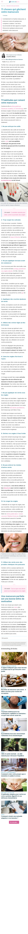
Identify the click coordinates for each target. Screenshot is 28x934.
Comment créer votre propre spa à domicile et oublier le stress (13, 775)
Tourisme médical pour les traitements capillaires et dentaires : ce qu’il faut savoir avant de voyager (13, 713)
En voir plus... (14, 822)
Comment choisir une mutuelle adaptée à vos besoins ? (11, 817)
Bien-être (3, 5)
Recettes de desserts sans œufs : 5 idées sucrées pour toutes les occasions (13, 691)
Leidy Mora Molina (11, 56)
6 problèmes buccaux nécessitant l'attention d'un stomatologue (13, 734)
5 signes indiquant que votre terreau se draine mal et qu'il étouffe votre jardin (14, 669)
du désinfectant (6, 180)
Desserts (3, 688)
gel (22, 293)
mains (15, 607)
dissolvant (7, 488)
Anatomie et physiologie (7, 792)
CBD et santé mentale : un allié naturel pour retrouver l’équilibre (12, 755)
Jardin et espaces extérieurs (8, 666)
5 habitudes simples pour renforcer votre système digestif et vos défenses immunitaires (13, 796)
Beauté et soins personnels (13, 5)
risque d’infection (15, 237)
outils (6, 141)
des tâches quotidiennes (17, 407)
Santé (2, 710)
